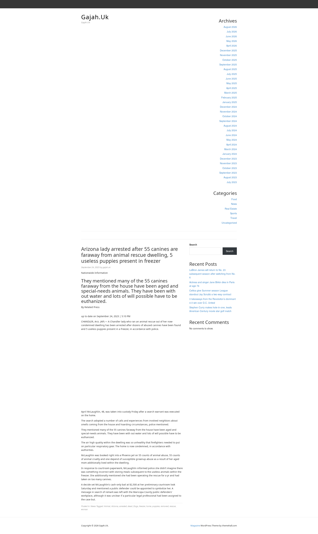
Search (193, 244)
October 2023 (229, 168)
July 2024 (232, 130)
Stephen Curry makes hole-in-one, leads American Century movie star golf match (210, 309)
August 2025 (230, 69)
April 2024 (231, 144)
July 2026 (232, 31)
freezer (142, 506)
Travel (233, 218)
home (148, 506)
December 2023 (228, 158)
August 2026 (230, 26)
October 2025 (229, 59)
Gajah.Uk (95, 17)
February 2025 (229, 97)
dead (130, 506)
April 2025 (231, 88)
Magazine (195, 525)
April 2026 (231, 45)
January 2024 (229, 153)
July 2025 (232, 74)
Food (234, 199)
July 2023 (232, 182)
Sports (233, 213)
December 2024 (228, 106)
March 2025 (230, 92)
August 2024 (230, 125)
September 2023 (228, 172)
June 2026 (231, 36)
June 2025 (231, 78)
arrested (123, 506)
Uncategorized (229, 222)
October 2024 (229, 116)
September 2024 (228, 121)
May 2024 (231, 139)
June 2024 (231, 135)
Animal (107, 506)
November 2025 (228, 55)
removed (165, 506)
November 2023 (228, 163)
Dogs (135, 506)
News (234, 203)
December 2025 (228, 50)
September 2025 (228, 64)
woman (84, 509)
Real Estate (231, 208)
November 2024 (228, 111)
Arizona (114, 506)
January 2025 (229, 102)
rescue (173, 506)
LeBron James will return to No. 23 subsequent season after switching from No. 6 (212, 273)
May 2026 (231, 41)
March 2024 (230, 149)
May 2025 (231, 83)
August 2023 (230, 177)
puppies (156, 506)
